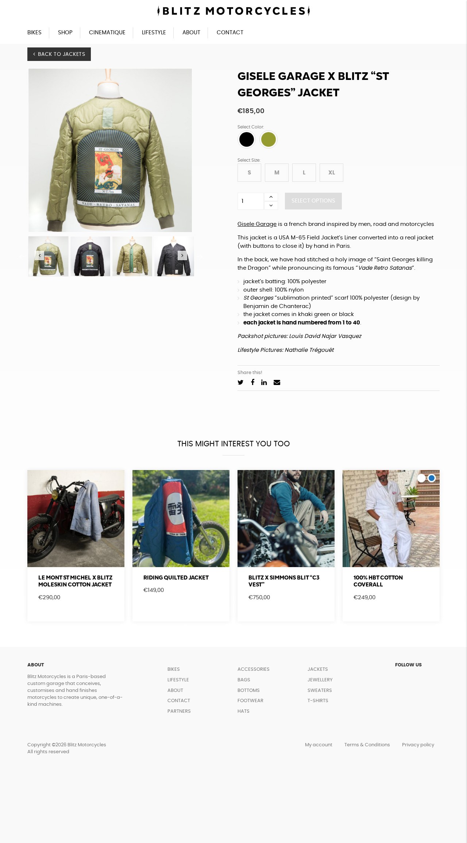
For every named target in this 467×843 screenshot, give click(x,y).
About (191, 32)
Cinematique (107, 32)
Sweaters (320, 690)
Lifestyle (154, 32)
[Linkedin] (264, 383)
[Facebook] (252, 383)
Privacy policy (418, 745)
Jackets (318, 669)
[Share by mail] (277, 383)
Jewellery (320, 680)
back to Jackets (61, 54)
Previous (22, 256)
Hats (244, 711)
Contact (230, 32)
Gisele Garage (257, 224)
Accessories (254, 669)
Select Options (313, 201)
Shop (65, 32)
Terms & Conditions (367, 745)
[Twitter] (241, 383)
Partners (179, 711)
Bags (244, 680)
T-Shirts (318, 700)
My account (318, 745)
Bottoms (249, 690)
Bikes (34, 32)
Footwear (250, 700)
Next (200, 256)
